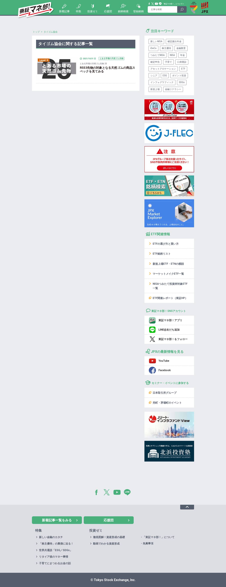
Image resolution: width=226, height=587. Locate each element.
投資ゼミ (92, 11)
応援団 (108, 11)
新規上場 (155, 89)
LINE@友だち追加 (169, 329)
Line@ (160, 3)
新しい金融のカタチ (51, 537)
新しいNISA (156, 41)
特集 (78, 11)
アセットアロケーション (163, 68)
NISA (172, 55)
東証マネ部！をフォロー (173, 339)
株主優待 (166, 48)
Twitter (152, 3)
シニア (153, 75)
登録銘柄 (138, 11)
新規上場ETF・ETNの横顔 (168, 263)
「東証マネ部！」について (172, 4)
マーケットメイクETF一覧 (168, 273)
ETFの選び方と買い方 (166, 243)
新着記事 (64, 11)
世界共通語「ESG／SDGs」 (55, 550)
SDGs (182, 82)
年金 (182, 55)
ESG (165, 75)
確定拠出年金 (174, 41)
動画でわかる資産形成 (106, 543)
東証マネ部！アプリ (170, 320)
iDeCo (153, 48)
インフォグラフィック (162, 82)
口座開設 (181, 62)
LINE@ (128, 493)
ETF (183, 68)
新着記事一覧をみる (57, 520)
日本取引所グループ (165, 392)
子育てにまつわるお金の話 (55, 563)
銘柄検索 (123, 11)
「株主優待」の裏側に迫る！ (56, 543)
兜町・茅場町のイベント (167, 402)
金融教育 (181, 48)
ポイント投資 (179, 75)
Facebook (149, 3)
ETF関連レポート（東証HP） (170, 298)
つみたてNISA (157, 55)
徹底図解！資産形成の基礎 (109, 537)
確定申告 (155, 62)
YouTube (156, 3)
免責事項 (148, 543)
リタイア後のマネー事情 (53, 556)
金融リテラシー (173, 89)
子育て (168, 62)
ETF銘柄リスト (162, 253)
